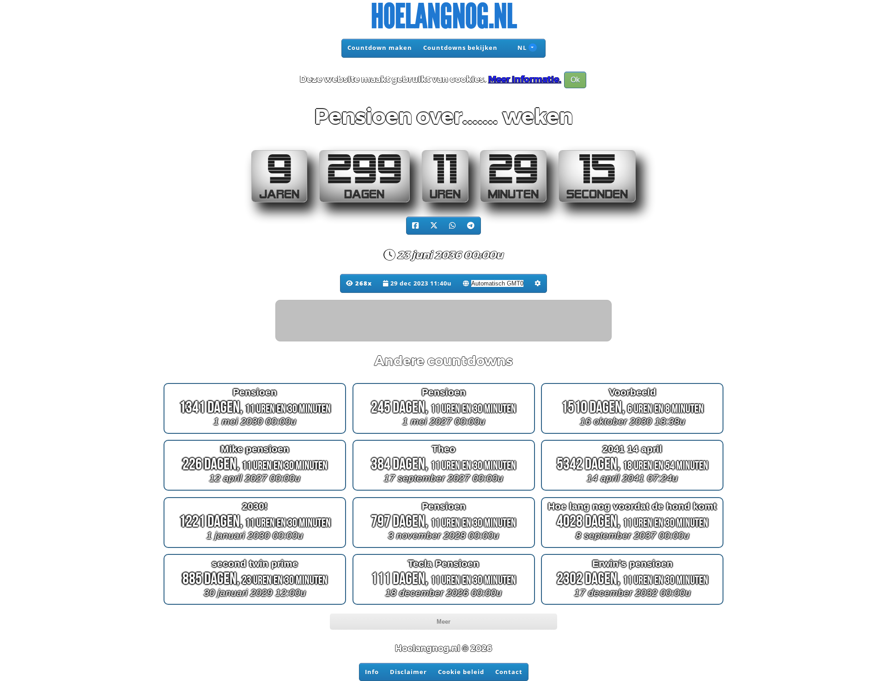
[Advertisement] (444, 321)
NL (521, 47)
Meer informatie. (524, 79)
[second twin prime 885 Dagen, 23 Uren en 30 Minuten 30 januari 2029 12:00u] (254, 604)
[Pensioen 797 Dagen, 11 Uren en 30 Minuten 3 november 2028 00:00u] (443, 548)
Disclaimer (408, 672)
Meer (443, 621)
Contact (508, 672)
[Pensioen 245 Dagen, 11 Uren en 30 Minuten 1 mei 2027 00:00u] (443, 433)
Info (372, 672)
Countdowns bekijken (460, 47)
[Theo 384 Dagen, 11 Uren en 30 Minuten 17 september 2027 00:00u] (443, 490)
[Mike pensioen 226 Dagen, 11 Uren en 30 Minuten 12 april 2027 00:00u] (254, 490)
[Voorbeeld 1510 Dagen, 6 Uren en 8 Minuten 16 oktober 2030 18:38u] (632, 433)
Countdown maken (379, 47)
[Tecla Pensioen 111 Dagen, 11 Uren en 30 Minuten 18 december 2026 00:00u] (443, 604)
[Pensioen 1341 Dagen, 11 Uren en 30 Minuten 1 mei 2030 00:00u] (254, 433)
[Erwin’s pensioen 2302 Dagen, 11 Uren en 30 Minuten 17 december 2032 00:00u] (632, 604)
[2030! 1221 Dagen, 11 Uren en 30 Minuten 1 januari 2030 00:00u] (254, 548)
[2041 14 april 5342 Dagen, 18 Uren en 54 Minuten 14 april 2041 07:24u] (632, 490)
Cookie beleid (461, 672)
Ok (575, 80)
